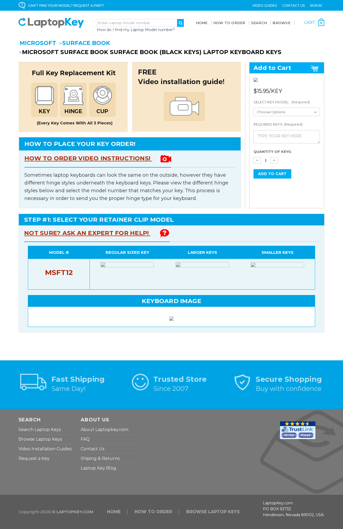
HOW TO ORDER (153, 511)
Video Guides (264, 5)
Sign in (316, 5)
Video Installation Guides (45, 448)
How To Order (229, 23)
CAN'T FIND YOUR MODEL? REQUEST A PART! (66, 5)
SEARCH (259, 23)
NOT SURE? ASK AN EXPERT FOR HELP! (87, 233)
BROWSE (281, 23)
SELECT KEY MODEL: (281, 102)
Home (202, 23)
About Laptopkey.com (104, 429)
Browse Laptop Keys (40, 439)
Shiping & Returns (100, 458)
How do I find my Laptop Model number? (136, 29)
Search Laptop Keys (39, 429)
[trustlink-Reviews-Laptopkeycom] (297, 429)
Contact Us (293, 5)
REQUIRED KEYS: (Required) (278, 124)
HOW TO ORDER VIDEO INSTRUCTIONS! (88, 158)
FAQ (85, 439)
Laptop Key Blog (98, 468)
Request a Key (34, 458)
